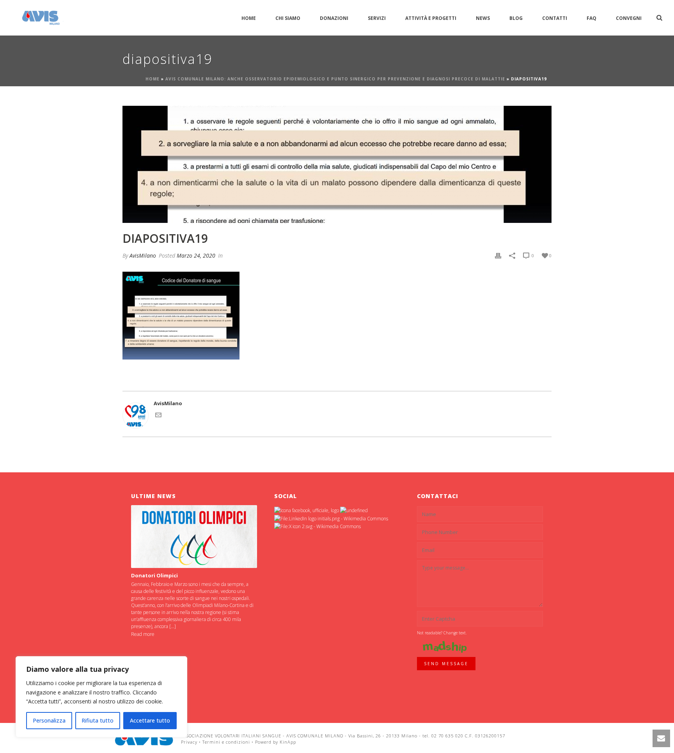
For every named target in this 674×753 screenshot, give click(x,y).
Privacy (189, 742)
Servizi (377, 18)
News (483, 18)
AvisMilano (142, 255)
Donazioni (334, 18)
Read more (142, 634)
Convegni (629, 18)
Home (248, 18)
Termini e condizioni (226, 742)
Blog (516, 18)
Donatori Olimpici (154, 575)
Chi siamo (287, 18)
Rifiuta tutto (98, 720)
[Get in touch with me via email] (158, 416)
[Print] (498, 255)
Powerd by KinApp (275, 742)
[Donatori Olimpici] (194, 536)
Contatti (554, 18)
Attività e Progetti (430, 18)
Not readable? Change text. (441, 633)
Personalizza (49, 720)
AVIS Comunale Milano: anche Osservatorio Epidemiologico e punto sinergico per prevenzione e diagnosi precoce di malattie (335, 79)
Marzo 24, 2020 (196, 255)
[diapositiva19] (337, 164)
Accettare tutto (150, 720)
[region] (101, 696)
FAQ (591, 18)
